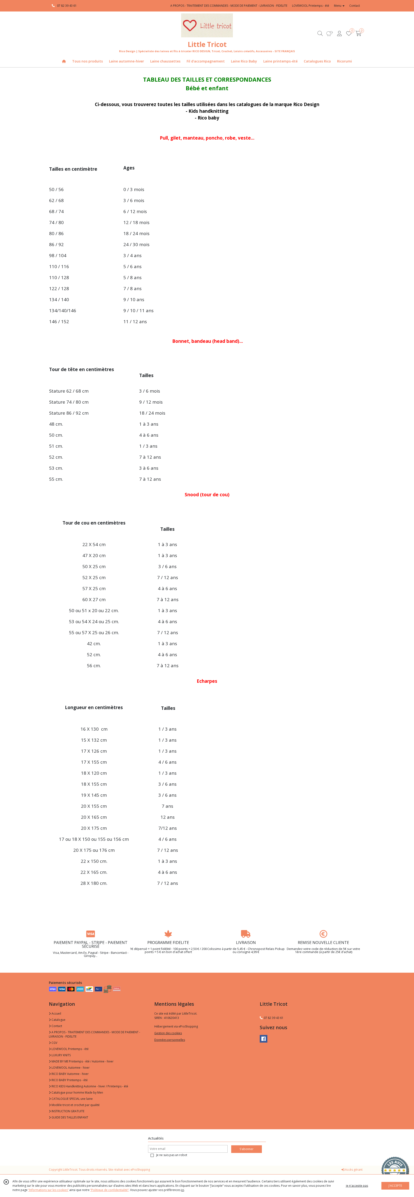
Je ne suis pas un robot (171, 1155)
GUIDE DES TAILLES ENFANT (69, 1117)
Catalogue (58, 1020)
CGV (54, 1043)
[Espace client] (339, 33)
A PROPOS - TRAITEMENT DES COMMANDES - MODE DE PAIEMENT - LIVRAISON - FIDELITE (94, 1034)
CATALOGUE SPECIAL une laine (72, 1099)
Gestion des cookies (168, 1033)
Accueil (56, 1013)
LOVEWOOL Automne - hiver (70, 1068)
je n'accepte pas (357, 1186)
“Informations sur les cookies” (48, 1190)
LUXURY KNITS (61, 1055)
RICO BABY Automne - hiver (70, 1074)
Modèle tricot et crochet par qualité (75, 1105)
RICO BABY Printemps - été (69, 1080)
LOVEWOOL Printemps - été (70, 1049)
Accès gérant (353, 1170)
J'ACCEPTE (395, 1186)
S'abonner (246, 1149)
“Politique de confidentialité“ (109, 1190)
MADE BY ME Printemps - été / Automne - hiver (82, 1061)
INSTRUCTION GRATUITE (67, 1111)
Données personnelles (169, 1040)
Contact (354, 6)
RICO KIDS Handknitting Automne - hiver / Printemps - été (89, 1086)
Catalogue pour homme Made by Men (77, 1092)
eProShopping (140, 1170)
